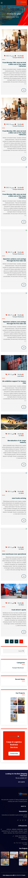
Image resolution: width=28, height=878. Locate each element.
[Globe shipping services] (21, 2)
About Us (23, 806)
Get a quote (21, 782)
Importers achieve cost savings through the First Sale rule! (14, 260)
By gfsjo (20, 56)
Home (17, 17)
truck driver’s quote (19, 610)
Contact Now (14, 753)
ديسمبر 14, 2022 (10, 56)
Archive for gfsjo (10, 17)
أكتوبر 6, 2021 (11, 434)
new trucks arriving (19, 498)
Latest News (20, 376)
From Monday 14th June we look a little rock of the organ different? (14, 64)
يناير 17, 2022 (11, 252)
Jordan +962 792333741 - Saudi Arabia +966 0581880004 (21, 837)
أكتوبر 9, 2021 (11, 374)
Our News (21, 435)
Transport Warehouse (18, 57)
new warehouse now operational (14, 554)
